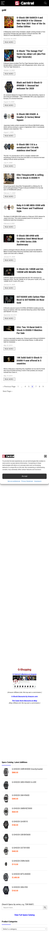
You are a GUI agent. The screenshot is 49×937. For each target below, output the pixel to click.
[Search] (45, 3)
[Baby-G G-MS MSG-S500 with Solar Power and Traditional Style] (9, 205)
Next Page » (7, 391)
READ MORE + (9, 42)
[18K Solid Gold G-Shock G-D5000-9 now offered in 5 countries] (9, 357)
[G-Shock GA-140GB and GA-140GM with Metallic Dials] (9, 269)
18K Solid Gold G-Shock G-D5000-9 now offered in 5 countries (29, 360)
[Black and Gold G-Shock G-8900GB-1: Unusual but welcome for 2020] (9, 82)
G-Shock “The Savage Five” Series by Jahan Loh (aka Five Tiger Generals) (31, 54)
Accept (24, 476)
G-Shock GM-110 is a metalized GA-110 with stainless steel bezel (28, 147)
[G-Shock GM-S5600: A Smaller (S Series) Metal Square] (9, 114)
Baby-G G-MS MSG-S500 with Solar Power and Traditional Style (31, 208)
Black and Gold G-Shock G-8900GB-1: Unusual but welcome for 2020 (30, 85)
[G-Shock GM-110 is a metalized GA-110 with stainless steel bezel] (9, 144)
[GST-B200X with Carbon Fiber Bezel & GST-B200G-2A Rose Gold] (9, 296)
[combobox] (24, 929)
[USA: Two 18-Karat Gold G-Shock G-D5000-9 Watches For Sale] (9, 327)
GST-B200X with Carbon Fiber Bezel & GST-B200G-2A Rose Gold (31, 300)
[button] (45, 456)
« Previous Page (9, 386)
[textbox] (24, 929)
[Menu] (3, 3)
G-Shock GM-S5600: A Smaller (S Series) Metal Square (28, 117)
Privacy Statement (27, 481)
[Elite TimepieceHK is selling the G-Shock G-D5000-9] (9, 174)
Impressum (38, 481)
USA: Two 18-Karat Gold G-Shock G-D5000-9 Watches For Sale (29, 330)
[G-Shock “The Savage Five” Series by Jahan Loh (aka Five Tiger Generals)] (9, 51)
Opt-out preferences (14, 481)
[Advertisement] (24, 732)
